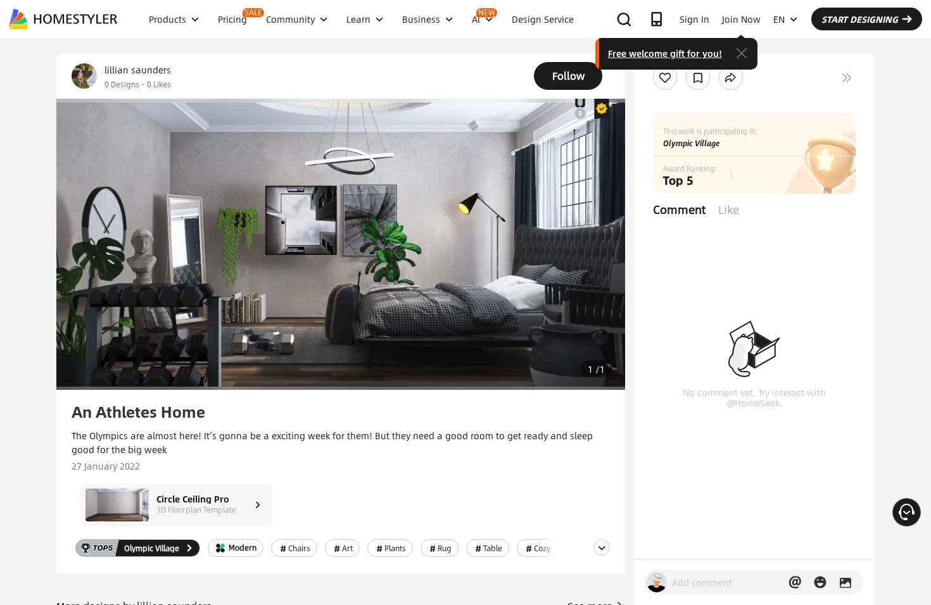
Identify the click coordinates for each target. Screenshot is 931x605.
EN (779, 19)
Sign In (694, 19)
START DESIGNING (859, 19)
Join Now (741, 19)
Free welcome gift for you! (665, 53)
